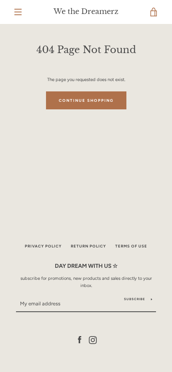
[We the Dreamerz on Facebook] (80, 339)
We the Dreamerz (86, 12)
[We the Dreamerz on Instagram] (93, 339)
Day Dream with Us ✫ (86, 265)
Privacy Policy (43, 246)
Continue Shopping (86, 100)
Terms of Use (131, 246)
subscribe (134, 299)
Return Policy (88, 246)
